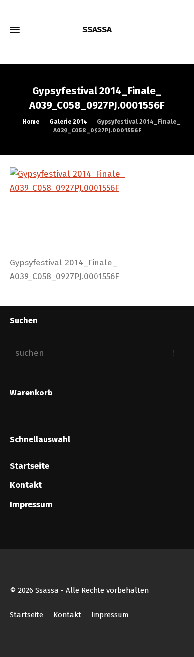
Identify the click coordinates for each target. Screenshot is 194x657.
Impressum (31, 504)
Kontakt (26, 485)
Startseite (29, 466)
